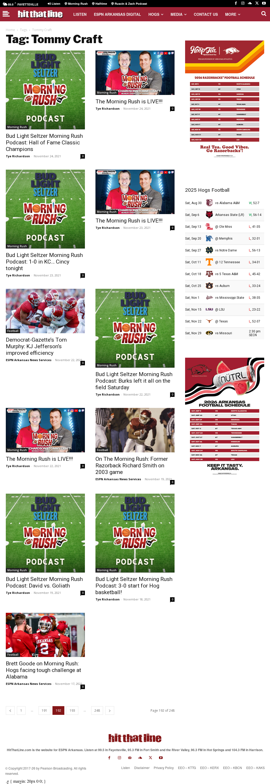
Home (10, 30)
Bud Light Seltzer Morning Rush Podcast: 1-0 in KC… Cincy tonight (44, 261)
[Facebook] (235, 3)
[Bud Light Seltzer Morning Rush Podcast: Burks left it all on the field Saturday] (135, 328)
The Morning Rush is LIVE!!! (128, 101)
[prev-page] (10, 710)
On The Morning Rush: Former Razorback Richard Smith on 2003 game (131, 465)
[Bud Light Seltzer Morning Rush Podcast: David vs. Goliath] (45, 533)
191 (44, 710)
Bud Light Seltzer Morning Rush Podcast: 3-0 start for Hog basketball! (133, 585)
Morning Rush (17, 127)
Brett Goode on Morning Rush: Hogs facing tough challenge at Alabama (43, 670)
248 (97, 710)
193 (72, 710)
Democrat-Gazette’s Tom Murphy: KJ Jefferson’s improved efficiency (36, 346)
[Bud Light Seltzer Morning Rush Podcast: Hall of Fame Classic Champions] (45, 89)
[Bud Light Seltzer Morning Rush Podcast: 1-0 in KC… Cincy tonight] (45, 209)
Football (12, 331)
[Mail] (130, 758)
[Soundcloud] (249, 3)
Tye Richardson (18, 156)
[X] (257, 3)
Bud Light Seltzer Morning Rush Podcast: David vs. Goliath (44, 582)
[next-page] (109, 710)
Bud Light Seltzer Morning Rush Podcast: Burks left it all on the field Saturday (133, 381)
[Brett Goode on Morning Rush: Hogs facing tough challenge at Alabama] (45, 635)
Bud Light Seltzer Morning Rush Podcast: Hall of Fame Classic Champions (44, 142)
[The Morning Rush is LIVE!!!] (135, 72)
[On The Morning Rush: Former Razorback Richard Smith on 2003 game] (135, 430)
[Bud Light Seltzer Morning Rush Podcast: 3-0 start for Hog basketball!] (135, 533)
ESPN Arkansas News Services (28, 360)
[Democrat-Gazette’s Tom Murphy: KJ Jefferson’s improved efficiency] (45, 311)
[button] (263, 13)
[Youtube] (263, 3)
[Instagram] (243, 3)
